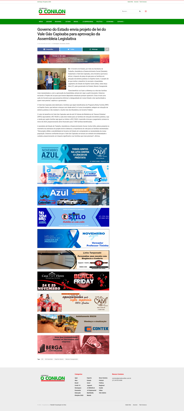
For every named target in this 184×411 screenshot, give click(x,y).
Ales (76, 380)
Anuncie (136, 1)
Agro (76, 378)
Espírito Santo (59, 359)
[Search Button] (140, 11)
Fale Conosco (143, 1)
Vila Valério (102, 393)
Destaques (56, 43)
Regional (58, 21)
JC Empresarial (87, 21)
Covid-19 (77, 385)
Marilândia (90, 393)
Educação (78, 393)
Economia (109, 21)
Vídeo (101, 390)
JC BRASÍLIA (91, 388)
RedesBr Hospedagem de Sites (58, 405)
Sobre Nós (130, 1)
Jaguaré (49, 21)
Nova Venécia (103, 378)
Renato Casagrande (72, 359)
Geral (88, 383)
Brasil (76, 21)
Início (41, 21)
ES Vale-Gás (49, 359)
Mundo (89, 395)
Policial (101, 380)
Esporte (120, 21)
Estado (68, 21)
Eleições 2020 (79, 395)
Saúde (101, 388)
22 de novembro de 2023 (44, 43)
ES (42, 359)
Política (99, 21)
